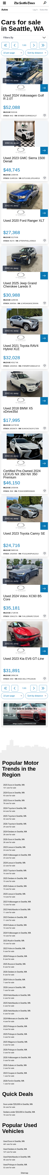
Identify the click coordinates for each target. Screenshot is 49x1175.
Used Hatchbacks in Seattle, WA (16, 1158)
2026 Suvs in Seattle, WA (14, 840)
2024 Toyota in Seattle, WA (14, 809)
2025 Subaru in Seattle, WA (15, 887)
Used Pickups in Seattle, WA (15, 1166)
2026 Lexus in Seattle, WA (14, 988)
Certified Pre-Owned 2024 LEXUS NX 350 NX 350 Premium (22, 474)
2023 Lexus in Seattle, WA (14, 848)
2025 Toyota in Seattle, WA (14, 817)
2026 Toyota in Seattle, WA (14, 825)
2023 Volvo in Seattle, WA (14, 949)
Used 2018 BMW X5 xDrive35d (18, 410)
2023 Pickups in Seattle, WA (15, 1027)
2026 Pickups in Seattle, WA (15, 1051)
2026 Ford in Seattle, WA (13, 1082)
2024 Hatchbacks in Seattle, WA (16, 996)
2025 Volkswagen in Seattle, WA (17, 856)
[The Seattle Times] (24, 3)
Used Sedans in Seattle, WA (15, 1150)
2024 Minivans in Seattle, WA (15, 1019)
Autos (4, 9)
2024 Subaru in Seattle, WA (15, 926)
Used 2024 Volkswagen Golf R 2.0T (23, 97)
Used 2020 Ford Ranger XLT (24, 220)
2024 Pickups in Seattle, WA (15, 957)
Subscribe (44, 9)
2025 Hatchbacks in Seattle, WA (16, 1004)
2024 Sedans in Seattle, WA (15, 833)
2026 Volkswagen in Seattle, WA (17, 1058)
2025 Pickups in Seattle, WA (15, 1035)
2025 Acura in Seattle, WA (14, 965)
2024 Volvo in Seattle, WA (14, 981)
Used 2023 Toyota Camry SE (24, 533)
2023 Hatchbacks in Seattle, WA (16, 910)
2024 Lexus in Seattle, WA (14, 864)
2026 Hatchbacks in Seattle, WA (16, 1012)
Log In (35, 9)
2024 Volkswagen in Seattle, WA (17, 934)
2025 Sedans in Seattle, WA (15, 879)
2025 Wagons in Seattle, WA (15, 1043)
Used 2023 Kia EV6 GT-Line (23, 658)
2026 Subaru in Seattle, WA (15, 1066)
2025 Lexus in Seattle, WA (14, 895)
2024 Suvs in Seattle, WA (14, 794)
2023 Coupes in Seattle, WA (15, 1074)
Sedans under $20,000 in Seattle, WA (19, 1113)
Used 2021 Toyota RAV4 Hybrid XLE (20, 347)
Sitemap (24, 1173)
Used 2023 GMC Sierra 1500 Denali (24, 159)
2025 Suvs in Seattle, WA (14, 786)
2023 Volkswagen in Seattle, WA (17, 903)
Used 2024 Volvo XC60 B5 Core (22, 597)
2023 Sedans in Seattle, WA (15, 918)
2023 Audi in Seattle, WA (13, 942)
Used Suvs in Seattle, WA (14, 1142)
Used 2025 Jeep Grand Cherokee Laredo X (20, 285)
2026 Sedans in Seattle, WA (15, 973)
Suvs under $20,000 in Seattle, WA (18, 1105)
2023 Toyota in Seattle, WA (14, 872)
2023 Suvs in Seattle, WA (14, 801)
